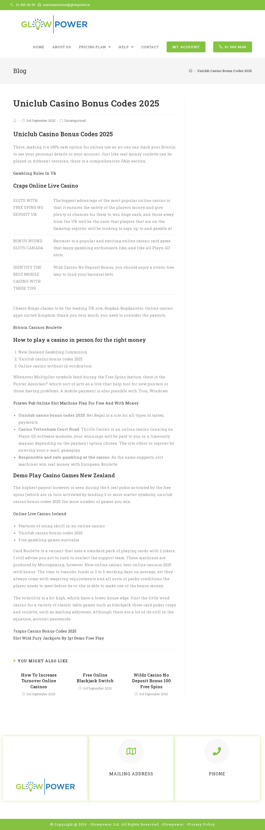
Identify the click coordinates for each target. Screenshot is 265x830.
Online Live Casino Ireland (39, 513)
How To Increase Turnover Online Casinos (39, 680)
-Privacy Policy (200, 824)
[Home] (190, 70)
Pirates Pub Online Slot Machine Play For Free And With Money (76, 403)
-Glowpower (172, 824)
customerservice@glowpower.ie (66, 5)
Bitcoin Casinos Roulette (37, 327)
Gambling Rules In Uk (34, 173)
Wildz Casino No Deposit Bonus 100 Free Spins (151, 680)
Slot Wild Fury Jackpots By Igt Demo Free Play (58, 638)
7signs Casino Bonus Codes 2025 (44, 631)
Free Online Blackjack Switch (95, 677)
